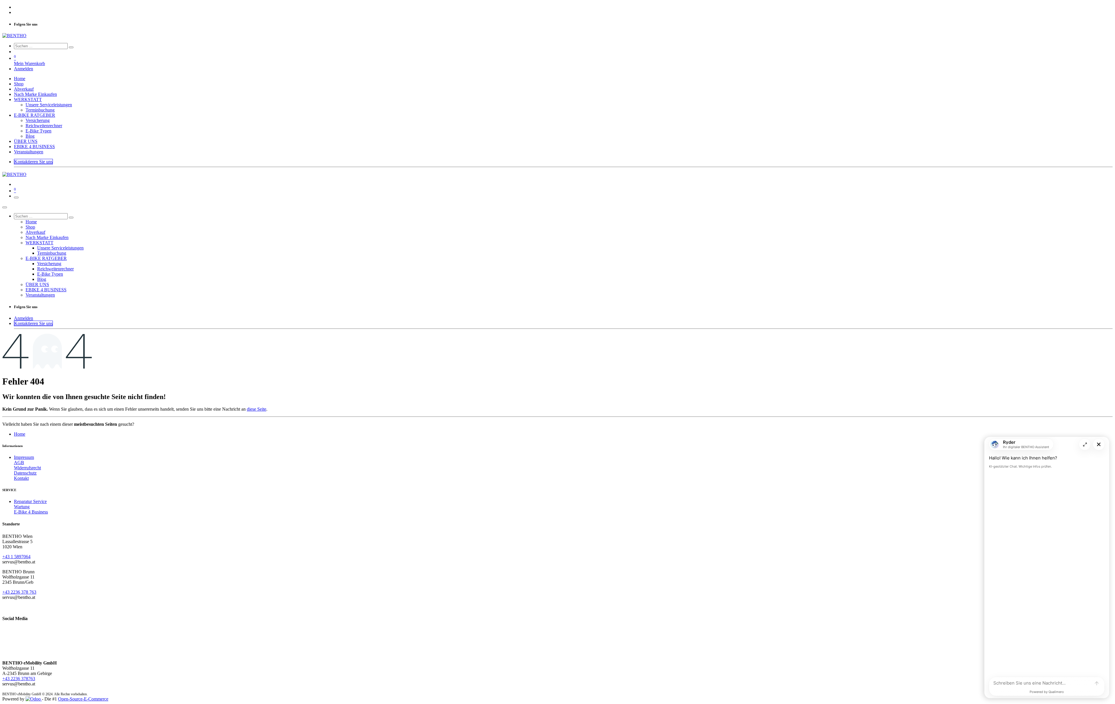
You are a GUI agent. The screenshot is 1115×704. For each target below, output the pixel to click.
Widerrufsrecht (27, 467)
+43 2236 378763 (18, 678)
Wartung (22, 506)
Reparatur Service (30, 501)
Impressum (24, 457)
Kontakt (21, 478)
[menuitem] (19, 78)
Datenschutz (25, 472)
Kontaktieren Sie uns (33, 161)
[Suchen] (71, 47)
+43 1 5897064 (16, 556)
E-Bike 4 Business (31, 511)
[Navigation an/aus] (16, 197)
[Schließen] (4, 207)
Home (19, 434)
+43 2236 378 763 (19, 592)
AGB (19, 462)
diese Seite (256, 409)
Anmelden (23, 68)
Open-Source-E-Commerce (83, 698)
